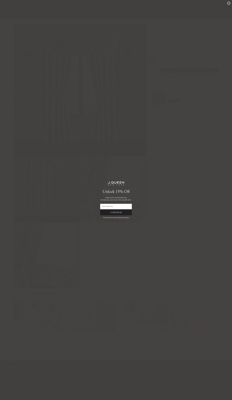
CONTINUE (116, 212)
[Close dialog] (228, 3)
